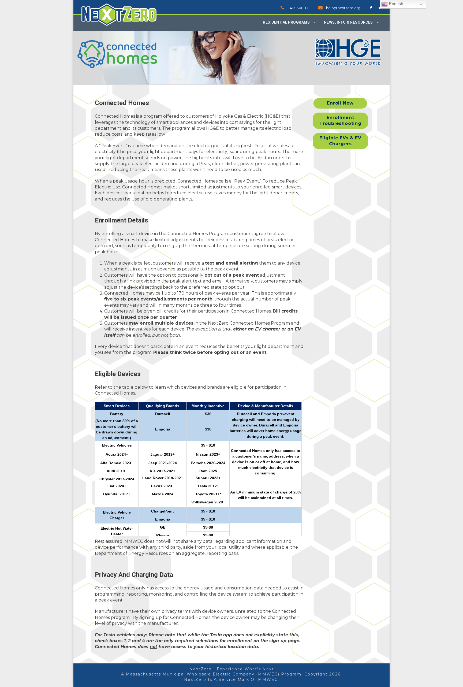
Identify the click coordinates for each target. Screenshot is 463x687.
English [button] (395, 4)
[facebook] (371, 8)
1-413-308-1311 (298, 8)
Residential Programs (286, 22)
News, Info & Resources (348, 22)
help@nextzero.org (343, 8)
